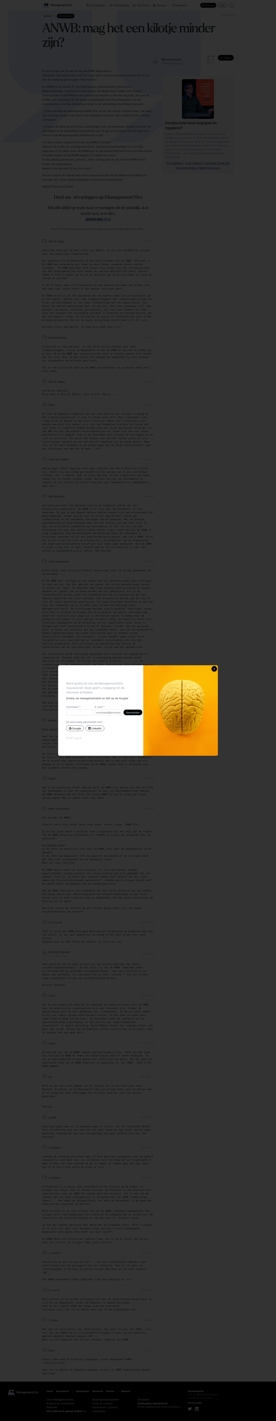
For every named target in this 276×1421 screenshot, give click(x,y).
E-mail (98, 706)
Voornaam (72, 706)
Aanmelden (133, 712)
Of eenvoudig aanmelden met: (84, 722)
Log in (78, 737)
